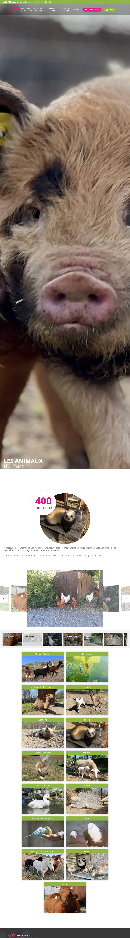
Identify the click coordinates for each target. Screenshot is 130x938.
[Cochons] (43, 723)
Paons (87, 785)
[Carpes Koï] (87, 657)
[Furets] (87, 723)
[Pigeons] (87, 821)
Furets (87, 719)
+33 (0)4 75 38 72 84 (43, 2)
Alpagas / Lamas (43, 654)
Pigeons (87, 818)
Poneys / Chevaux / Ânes (42, 851)
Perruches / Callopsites (43, 818)
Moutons (87, 752)
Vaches (65, 884)
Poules (87, 851)
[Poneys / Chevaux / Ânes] (43, 854)
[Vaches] (65, 887)
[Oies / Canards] (43, 788)
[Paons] (87, 788)
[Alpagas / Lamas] (43, 657)
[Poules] (87, 854)
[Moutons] (87, 756)
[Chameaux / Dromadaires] (43, 690)
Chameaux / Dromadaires (42, 687)
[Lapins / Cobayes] (43, 756)
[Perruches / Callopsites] (43, 821)
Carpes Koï (87, 654)
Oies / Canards (43, 785)
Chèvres (87, 687)
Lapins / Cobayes (43, 752)
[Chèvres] (87, 690)
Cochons (43, 719)
